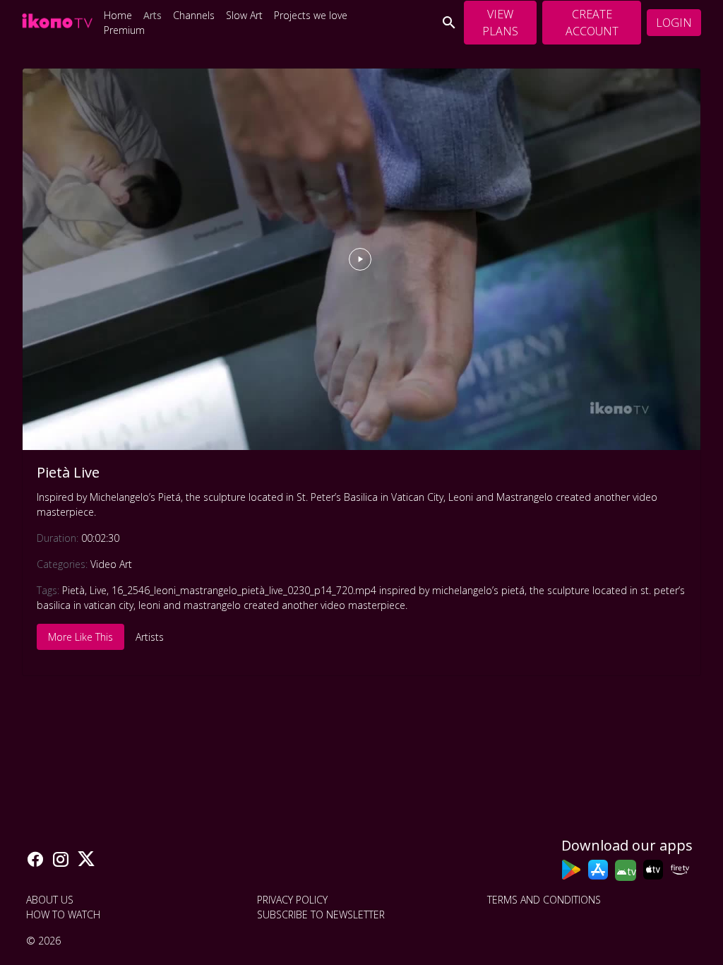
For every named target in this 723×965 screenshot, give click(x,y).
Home (118, 15)
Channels (194, 15)
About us (49, 899)
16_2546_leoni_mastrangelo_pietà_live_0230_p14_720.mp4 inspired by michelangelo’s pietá (318, 590)
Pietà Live (68, 472)
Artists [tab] (150, 637)
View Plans (500, 22)
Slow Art (244, 15)
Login (674, 22)
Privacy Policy (292, 899)
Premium (124, 30)
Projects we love (310, 15)
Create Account (592, 22)
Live (98, 590)
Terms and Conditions (544, 899)
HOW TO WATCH (63, 914)
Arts (152, 15)
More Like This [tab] (80, 637)
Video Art (111, 564)
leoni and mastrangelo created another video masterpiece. (272, 605)
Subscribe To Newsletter (321, 914)
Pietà (73, 590)
